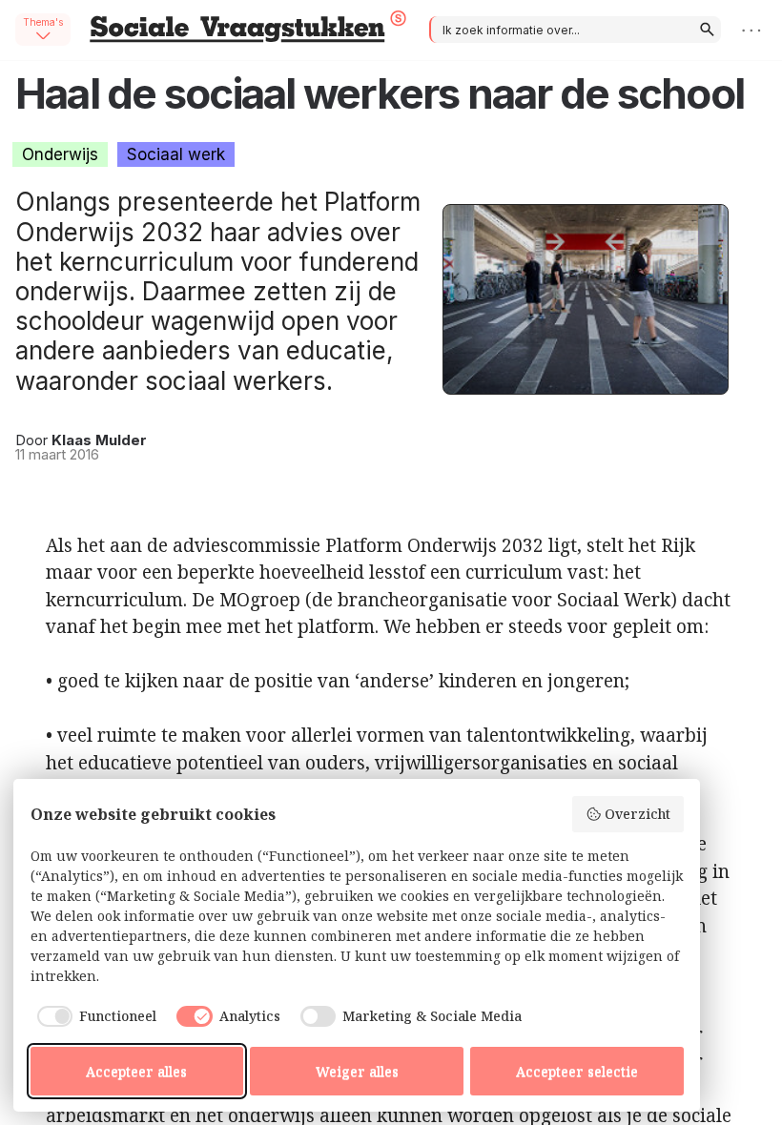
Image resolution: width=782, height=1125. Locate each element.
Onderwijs (60, 154)
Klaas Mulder (99, 440)
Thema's (43, 22)
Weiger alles (357, 1071)
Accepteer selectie (577, 1071)
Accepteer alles (136, 1071)
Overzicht (637, 814)
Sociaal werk (176, 154)
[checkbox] (94, 1016)
